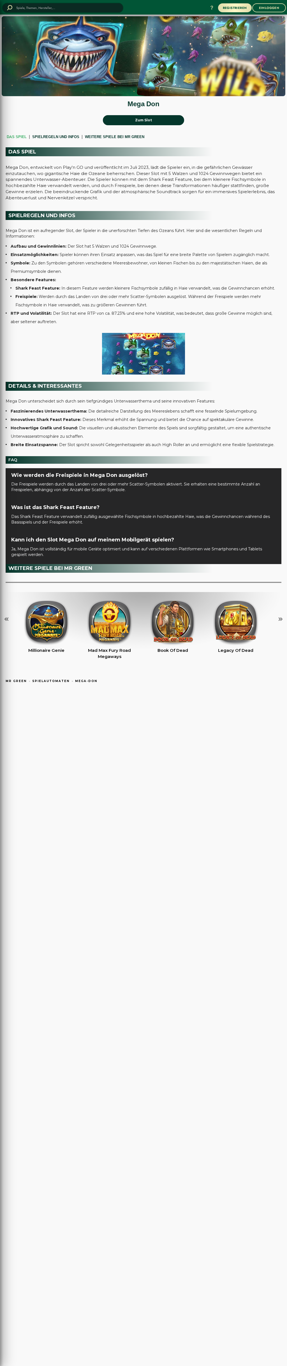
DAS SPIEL (17, 136)
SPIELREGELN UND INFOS (55, 136)
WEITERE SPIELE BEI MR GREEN (114, 136)
